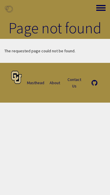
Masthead (35, 82)
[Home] (8, 9)
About (55, 82)
